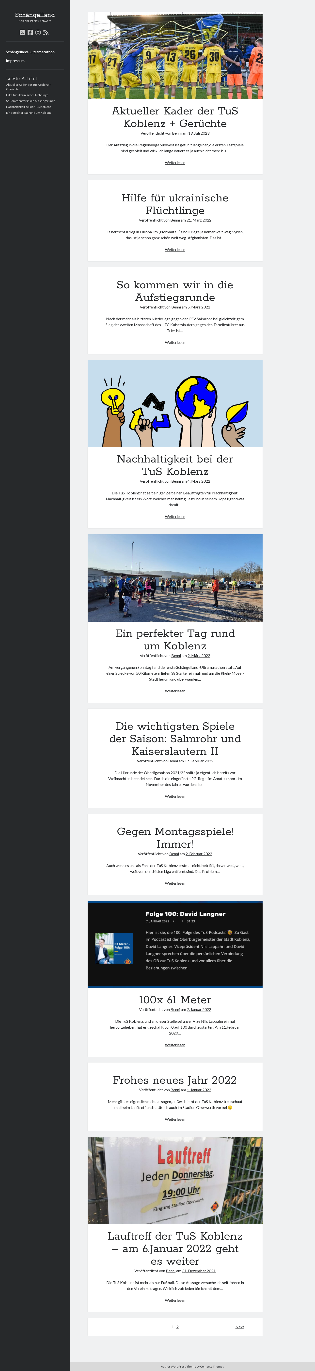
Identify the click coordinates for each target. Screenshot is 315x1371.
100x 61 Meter (175, 944)
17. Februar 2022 (199, 760)
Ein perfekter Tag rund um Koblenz (28, 112)
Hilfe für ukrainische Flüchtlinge (27, 95)
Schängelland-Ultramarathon (30, 51)
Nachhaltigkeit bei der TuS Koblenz (28, 107)
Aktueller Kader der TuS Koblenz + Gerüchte (175, 55)
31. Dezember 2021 (199, 1270)
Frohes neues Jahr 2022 (175, 1080)
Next (240, 1326)
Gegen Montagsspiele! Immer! (175, 838)
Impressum (15, 60)
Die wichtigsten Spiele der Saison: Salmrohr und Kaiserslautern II (175, 739)
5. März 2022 (199, 307)
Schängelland (35, 15)
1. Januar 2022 (199, 1089)
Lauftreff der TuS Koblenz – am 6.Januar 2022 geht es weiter (175, 1180)
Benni (177, 133)
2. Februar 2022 (199, 853)
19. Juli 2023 (198, 133)
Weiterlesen (175, 162)
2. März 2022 (199, 655)
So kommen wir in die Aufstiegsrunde (30, 101)
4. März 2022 (199, 481)
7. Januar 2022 (199, 1009)
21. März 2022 (199, 220)
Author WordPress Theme (178, 1366)
